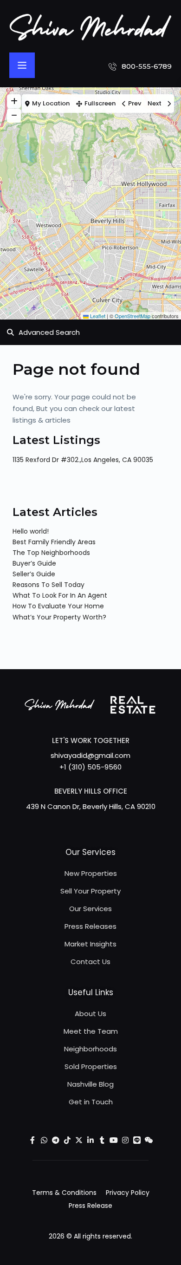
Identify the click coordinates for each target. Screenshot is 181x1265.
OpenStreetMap (132, 316)
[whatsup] (44, 1140)
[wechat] (149, 1140)
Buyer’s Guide (34, 563)
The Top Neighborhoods (51, 552)
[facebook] (33, 1140)
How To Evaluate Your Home (58, 606)
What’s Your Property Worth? (59, 617)
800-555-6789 (147, 66)
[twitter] (79, 1140)
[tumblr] (102, 1140)
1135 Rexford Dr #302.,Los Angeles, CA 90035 (83, 459)
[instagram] (125, 1140)
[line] (137, 1140)
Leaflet (97, 316)
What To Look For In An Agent (60, 595)
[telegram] (56, 1140)
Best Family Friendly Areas (54, 542)
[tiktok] (67, 1140)
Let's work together (90, 740)
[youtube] (114, 1140)
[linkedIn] (91, 1140)
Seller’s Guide (34, 574)
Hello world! (31, 531)
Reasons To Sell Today (48, 584)
